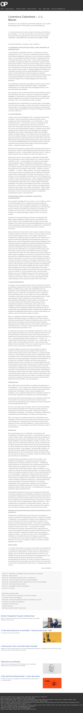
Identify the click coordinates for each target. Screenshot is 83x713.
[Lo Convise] (3, 706)
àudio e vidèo (46, 8)
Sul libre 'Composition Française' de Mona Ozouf (17, 616)
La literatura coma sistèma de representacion (13, 601)
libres (40, 8)
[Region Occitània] (64, 702)
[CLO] (57, 705)
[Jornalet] (9, 696)
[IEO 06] (49, 705)
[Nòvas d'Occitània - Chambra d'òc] (39, 696)
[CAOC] (40, 705)
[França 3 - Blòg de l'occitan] (18, 696)
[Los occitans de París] (9, 703)
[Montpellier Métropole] (26, 707)
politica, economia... (32, 8)
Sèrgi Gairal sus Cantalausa (10, 662)
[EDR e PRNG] (32, 698)
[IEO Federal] (32, 706)
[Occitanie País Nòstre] (28, 702)
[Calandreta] (10, 705)
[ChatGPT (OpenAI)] (17, 709)
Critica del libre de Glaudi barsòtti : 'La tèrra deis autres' (20, 676)
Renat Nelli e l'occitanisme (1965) (10, 593)
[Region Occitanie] (16, 707)
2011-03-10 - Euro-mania (8, 588)
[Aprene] (64, 705)
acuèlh (2, 8)
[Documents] (17, 703)
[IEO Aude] (9, 706)
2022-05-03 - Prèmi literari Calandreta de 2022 (14, 584)
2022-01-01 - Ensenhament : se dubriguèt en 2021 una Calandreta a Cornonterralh (22, 573)
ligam (27, 25)
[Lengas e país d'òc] (26, 700)
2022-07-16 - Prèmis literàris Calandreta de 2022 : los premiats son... (19, 577)
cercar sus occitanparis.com (58, 8)
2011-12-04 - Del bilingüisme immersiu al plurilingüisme (15, 586)
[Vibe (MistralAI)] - (27, 709)
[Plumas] (45, 700)
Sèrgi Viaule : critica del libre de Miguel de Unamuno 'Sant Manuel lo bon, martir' (22, 599)
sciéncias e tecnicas (21, 8)
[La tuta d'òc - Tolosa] (22, 699)
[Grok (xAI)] (33, 709)
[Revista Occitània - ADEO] (37, 700)
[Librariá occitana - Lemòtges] (60, 699)
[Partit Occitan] (18, 702)
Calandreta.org (40, 25)
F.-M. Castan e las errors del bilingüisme (12, 597)
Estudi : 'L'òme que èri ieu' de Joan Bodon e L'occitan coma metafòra (19, 595)
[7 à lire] (80, 705)
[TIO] (5, 705)
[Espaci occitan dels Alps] (48, 699)
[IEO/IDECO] (19, 698)
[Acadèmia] (35, 705)
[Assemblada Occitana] (74, 702)
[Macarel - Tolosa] (72, 699)
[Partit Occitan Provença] (38, 702)
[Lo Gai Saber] (8, 700)
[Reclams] (14, 700)
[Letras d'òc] (25, 698)
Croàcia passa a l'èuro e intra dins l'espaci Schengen (19, 646)
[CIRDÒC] (24, 705)
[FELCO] (15, 705)
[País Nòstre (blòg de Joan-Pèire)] (52, 702)
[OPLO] (53, 705)
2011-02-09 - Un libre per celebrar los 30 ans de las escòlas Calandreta (19, 579)
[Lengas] (19, 700)
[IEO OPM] (15, 706)
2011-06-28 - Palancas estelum (9, 575)
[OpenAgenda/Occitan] (23, 706)
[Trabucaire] (6, 698)
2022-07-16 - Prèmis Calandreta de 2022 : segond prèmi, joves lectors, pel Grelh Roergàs (24, 582)
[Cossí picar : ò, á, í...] (25, 703)
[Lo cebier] (12, 702)
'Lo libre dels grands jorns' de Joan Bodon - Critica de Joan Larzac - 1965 (26, 630)
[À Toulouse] (8, 707)
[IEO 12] (68, 705)
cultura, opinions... (9, 8)
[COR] (19, 705)
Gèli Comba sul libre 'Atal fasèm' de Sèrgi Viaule (14, 608)
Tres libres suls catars (7, 606)
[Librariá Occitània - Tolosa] (10, 699)
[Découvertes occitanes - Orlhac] (35, 699)
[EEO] (60, 705)
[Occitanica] (29, 705)
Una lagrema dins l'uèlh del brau (10, 603)
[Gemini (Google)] (9, 709)
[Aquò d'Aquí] (28, 696)
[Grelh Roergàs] (74, 705)
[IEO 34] (44, 705)
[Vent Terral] (12, 698)
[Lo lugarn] (6, 702)
